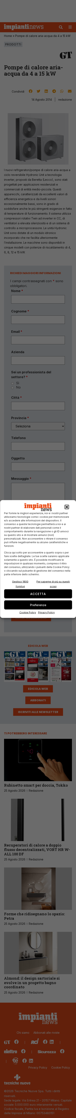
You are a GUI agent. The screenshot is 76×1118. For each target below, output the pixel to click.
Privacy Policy (46, 612)
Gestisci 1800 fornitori (20, 584)
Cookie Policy (27, 612)
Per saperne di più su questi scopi (53, 584)
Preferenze (38, 605)
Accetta (38, 594)
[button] (67, 507)
